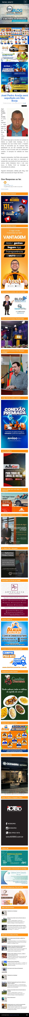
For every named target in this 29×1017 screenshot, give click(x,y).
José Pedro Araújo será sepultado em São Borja (14, 98)
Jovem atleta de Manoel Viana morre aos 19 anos (16, 925)
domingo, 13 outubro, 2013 (8, 185)
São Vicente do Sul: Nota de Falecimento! (15, 968)
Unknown (5, 184)
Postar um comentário (4, 189)
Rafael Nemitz (7, 2)
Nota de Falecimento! (11, 997)
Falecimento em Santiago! (12, 975)
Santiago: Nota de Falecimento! (13, 961)
